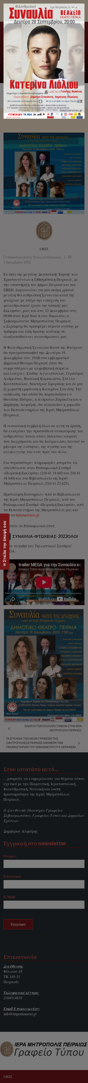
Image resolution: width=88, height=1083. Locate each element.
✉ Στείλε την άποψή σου (4, 543)
